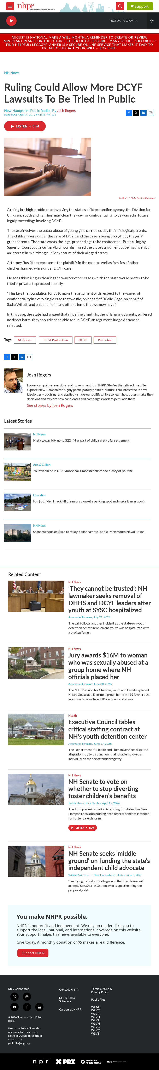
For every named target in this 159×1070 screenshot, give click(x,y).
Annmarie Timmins (80, 617)
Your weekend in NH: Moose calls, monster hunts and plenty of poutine (83, 471)
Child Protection (55, 340)
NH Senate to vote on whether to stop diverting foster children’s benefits (103, 788)
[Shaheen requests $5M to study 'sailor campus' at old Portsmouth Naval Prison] (17, 533)
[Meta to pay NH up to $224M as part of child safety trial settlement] (17, 441)
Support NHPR (33, 953)
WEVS (95, 1033)
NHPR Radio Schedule (67, 999)
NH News (11, 72)
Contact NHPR (68, 989)
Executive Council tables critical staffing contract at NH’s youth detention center (107, 729)
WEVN (95, 1023)
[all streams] (153, 20)
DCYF (83, 340)
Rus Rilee (105, 340)
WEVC (95, 1010)
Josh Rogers (66, 110)
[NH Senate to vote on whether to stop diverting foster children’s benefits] (36, 789)
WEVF (95, 1013)
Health (72, 715)
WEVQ (95, 1030)
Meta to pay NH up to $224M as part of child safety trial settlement (81, 440)
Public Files (98, 999)
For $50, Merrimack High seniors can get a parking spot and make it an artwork (89, 501)
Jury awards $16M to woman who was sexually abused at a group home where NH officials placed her (108, 666)
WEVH (95, 1017)
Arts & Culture (42, 464)
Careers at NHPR (70, 1009)
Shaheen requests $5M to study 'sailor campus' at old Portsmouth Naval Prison (89, 532)
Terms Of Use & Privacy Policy (101, 990)
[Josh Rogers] (13, 380)
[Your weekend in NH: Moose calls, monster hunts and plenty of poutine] (17, 472)
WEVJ (95, 1020)
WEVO (95, 1027)
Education (39, 495)
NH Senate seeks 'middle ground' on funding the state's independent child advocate (109, 860)
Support (142, 6)
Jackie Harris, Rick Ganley (84, 803)
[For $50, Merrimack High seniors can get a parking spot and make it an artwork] (17, 502)
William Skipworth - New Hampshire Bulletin (96, 875)
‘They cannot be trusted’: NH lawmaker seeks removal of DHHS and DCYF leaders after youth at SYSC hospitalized (109, 599)
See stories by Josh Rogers (50, 405)
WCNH (95, 1007)
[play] (11, 20)
